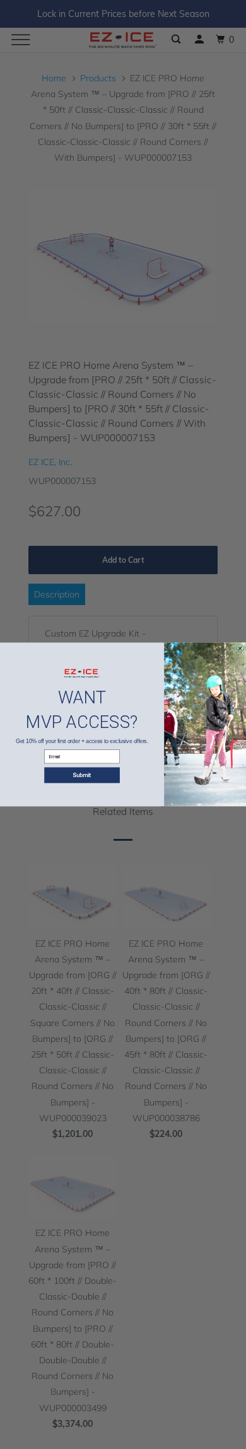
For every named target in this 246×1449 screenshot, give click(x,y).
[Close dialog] (239, 648)
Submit (82, 775)
